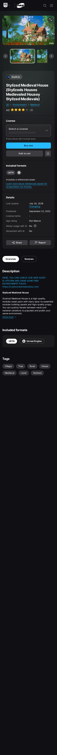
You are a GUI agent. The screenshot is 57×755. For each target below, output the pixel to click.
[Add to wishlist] (48, 153)
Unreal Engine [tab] (34, 341)
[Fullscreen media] (51, 20)
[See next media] (51, 56)
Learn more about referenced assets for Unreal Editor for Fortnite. (26, 185)
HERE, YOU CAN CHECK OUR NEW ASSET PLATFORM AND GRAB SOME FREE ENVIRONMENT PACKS (24, 280)
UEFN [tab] (11, 341)
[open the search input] (44, 5)
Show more (8, 317)
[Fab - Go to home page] (20, 5)
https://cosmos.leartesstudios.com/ (20, 286)
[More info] (35, 226)
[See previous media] (5, 56)
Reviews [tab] (29, 259)
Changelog (34, 206)
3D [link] (7, 104)
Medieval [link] (35, 104)
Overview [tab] (11, 259)
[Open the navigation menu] (51, 5)
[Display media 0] (22, 56)
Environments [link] (20, 104)
